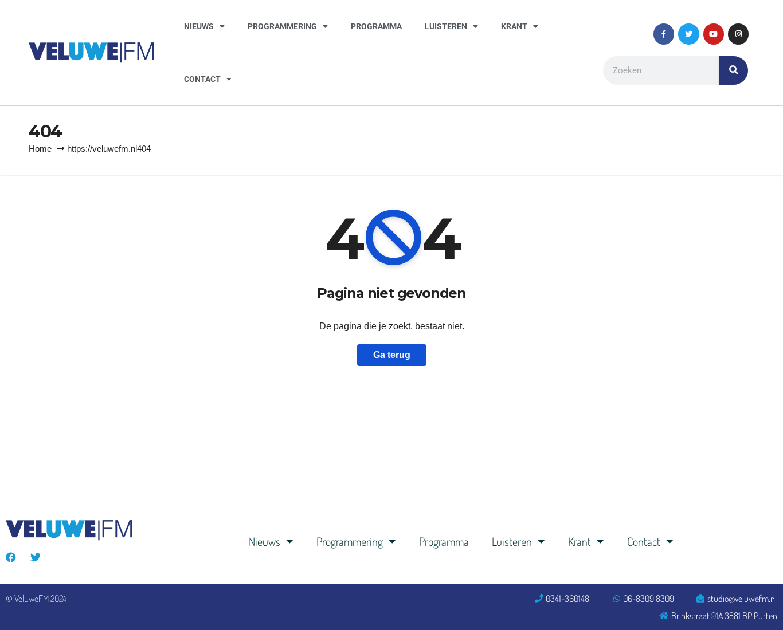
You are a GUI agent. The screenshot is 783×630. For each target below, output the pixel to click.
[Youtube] (713, 33)
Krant (514, 26)
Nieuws (199, 26)
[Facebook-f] (663, 33)
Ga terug (391, 355)
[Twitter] (688, 33)
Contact (202, 79)
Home (40, 148)
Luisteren (446, 26)
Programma (376, 26)
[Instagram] (738, 33)
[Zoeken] (733, 70)
